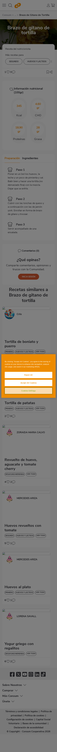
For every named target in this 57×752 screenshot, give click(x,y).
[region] (28, 376)
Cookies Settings (28, 391)
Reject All (28, 375)
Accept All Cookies (28, 383)
